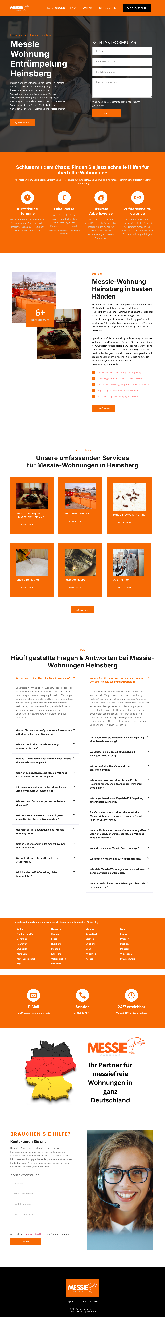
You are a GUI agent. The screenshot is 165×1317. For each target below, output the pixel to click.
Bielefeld (55, 949)
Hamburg (56, 929)
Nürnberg (56, 944)
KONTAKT (87, 8)
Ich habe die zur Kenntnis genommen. (42, 1233)
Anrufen (82, 1007)
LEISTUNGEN (56, 8)
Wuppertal (22, 949)
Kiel (19, 963)
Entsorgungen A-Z (77, 513)
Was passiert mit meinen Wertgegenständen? (115, 858)
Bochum (124, 944)
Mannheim (22, 954)
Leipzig (123, 934)
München (90, 929)
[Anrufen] (82, 995)
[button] (45, 678)
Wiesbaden (126, 954)
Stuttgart (55, 934)
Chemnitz (56, 963)
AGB (96, 1301)
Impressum (72, 1301)
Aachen (89, 959)
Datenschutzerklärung (118, 101)
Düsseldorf (91, 934)
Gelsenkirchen (58, 959)
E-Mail (33, 1007)
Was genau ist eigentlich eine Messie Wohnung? (43, 678)
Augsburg (91, 954)
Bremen (90, 939)
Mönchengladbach (26, 959)
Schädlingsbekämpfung (129, 514)
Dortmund (22, 939)
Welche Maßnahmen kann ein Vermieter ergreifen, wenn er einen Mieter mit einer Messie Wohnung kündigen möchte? (118, 834)
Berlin (20, 929)
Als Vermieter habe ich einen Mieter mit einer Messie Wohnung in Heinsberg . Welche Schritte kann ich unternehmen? (117, 816)
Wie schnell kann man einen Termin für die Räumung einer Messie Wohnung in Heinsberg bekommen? (116, 784)
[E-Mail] (33, 995)
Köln (122, 929)
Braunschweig (127, 959)
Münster (124, 949)
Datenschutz (86, 1301)
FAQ (73, 8)
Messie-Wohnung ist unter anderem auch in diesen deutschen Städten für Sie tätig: (57, 922)
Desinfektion (121, 580)
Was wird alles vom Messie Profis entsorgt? (114, 848)
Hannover (22, 944)
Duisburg (90, 944)
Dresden (124, 939)
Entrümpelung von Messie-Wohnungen (30, 515)
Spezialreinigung (27, 580)
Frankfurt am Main (26, 934)
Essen (54, 939)
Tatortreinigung (75, 580)
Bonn (88, 949)
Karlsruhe (56, 954)
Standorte (107, 8)
